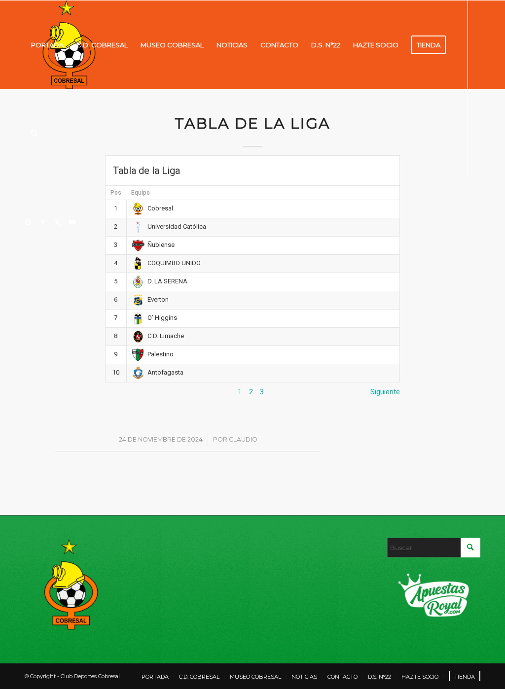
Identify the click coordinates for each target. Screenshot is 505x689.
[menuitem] (47, 44)
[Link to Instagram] (27, 221)
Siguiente (385, 391)
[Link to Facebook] (42, 221)
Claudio (243, 439)
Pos (115, 192)
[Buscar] (34, 133)
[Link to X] (57, 221)
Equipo (140, 192)
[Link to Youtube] (72, 221)
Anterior (118, 391)
